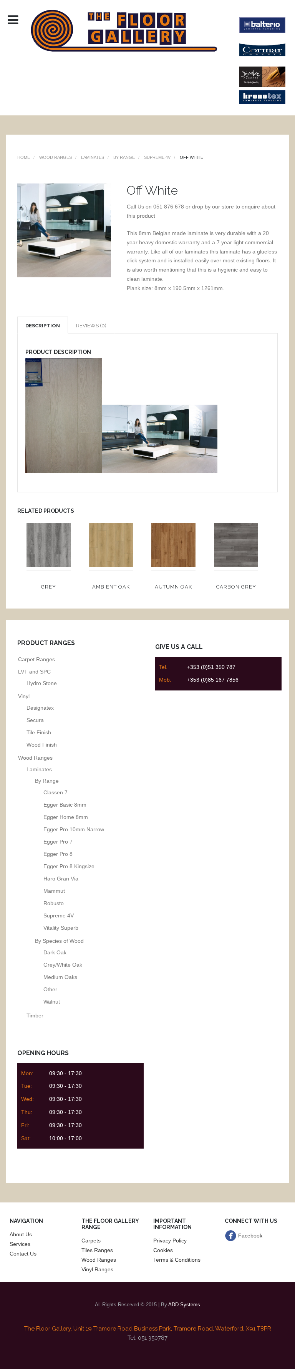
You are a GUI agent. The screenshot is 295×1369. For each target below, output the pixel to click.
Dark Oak (54, 952)
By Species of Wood (59, 941)
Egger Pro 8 (58, 854)
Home (23, 157)
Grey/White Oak (62, 965)
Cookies (163, 1250)
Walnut (51, 1002)
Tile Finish (39, 732)
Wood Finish (42, 745)
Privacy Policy (170, 1240)
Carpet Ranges (36, 659)
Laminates (92, 157)
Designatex (40, 708)
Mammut (54, 891)
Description (42, 325)
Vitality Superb (60, 928)
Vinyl (24, 696)
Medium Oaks (60, 977)
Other (50, 989)
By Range (124, 157)
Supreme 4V (157, 157)
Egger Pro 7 (58, 842)
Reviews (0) (91, 325)
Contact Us (23, 1254)
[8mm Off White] (64, 275)
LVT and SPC (34, 672)
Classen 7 (55, 792)
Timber (35, 1015)
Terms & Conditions (177, 1260)
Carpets (91, 1240)
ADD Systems (184, 1304)
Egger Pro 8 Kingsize (68, 866)
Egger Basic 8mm (64, 805)
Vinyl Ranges (97, 1269)
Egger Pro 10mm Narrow (73, 829)
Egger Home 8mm (65, 817)
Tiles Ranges (97, 1250)
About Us (21, 1234)
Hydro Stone (42, 683)
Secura (35, 720)
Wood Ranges (55, 157)
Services (20, 1244)
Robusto (53, 903)
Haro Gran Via (60, 878)
